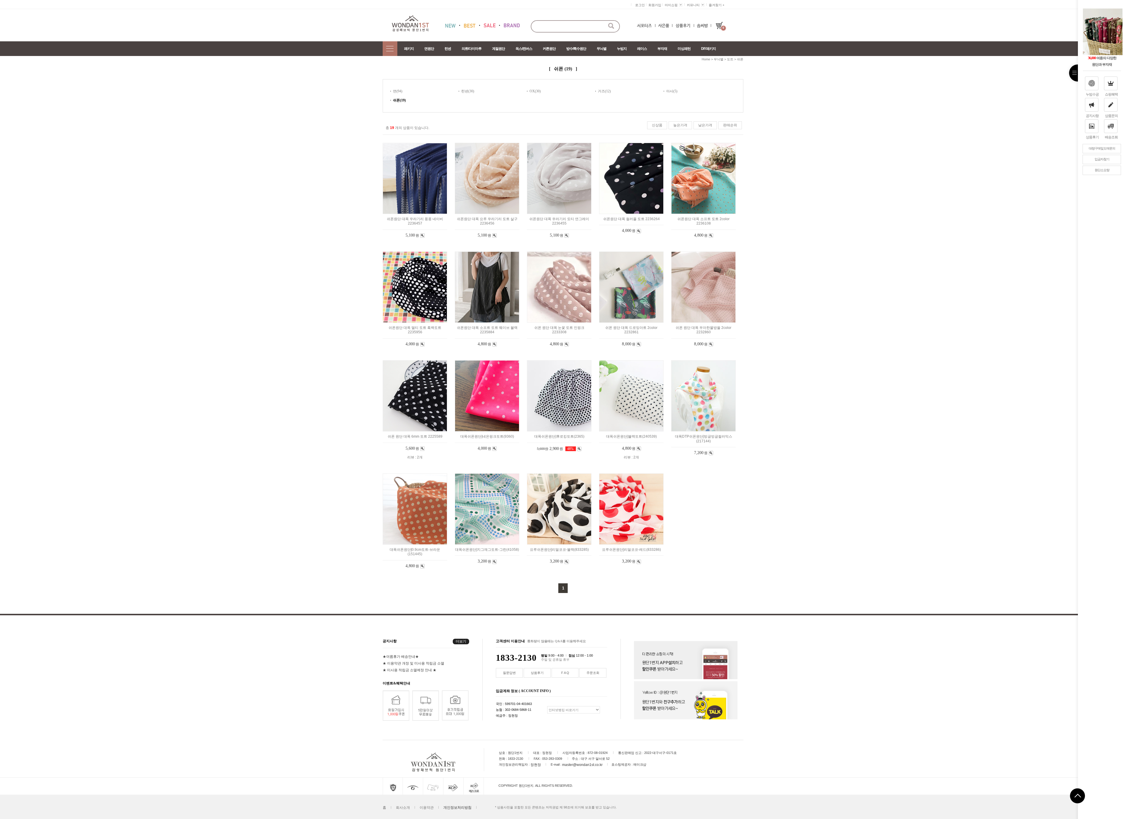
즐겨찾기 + (716, 5)
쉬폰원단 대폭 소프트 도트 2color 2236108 (703, 221)
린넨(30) (467, 91)
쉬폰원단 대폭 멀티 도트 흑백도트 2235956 (415, 330)
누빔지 (622, 49)
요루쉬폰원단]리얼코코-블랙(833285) (559, 550)
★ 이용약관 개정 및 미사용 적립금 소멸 (413, 663)
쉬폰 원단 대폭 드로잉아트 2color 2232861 (631, 330)
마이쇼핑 (671, 5)
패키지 (409, 49)
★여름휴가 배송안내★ (401, 657)
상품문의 (1111, 116)
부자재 (662, 49)
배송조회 (1111, 137)
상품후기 (1092, 137)
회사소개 (403, 808)
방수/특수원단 (576, 49)
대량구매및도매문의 (1102, 148)
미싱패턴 (684, 49)
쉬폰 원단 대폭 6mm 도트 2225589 (415, 437)
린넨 (448, 49)
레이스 (642, 49)
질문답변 (509, 672)
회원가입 (654, 5)
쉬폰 (740, 59)
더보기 (461, 641)
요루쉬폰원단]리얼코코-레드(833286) (631, 550)
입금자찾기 (1102, 159)
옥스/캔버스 (523, 49)
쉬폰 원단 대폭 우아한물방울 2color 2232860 (703, 330)
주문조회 (592, 672)
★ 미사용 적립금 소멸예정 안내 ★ (409, 670)
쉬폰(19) (399, 100)
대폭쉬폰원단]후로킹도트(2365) (559, 437)
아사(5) (671, 91)
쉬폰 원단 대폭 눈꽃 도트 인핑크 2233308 (559, 330)
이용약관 (427, 808)
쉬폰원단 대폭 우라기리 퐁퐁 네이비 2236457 (415, 221)
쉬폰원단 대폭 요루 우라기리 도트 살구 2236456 (487, 221)
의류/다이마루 (471, 49)
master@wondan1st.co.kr (582, 765)
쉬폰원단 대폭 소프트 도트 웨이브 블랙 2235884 (487, 330)
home (706, 59)
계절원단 (498, 49)
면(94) (397, 91)
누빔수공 (1092, 94)
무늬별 (601, 49)
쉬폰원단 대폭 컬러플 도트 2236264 (631, 219)
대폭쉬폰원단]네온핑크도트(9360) (487, 437)
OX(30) (535, 91)
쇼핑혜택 (1111, 94)
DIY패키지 (708, 49)
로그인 (640, 5)
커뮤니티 (693, 5)
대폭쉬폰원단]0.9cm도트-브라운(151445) (415, 552)
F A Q (565, 672)
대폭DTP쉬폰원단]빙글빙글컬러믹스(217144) (703, 439)
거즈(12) (604, 91)
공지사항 (1092, 116)
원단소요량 (1102, 170)
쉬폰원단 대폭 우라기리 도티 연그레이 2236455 (559, 221)
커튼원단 (549, 49)
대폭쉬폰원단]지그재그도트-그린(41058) (487, 550)
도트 (730, 59)
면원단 (429, 49)
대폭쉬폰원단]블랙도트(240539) (631, 437)
